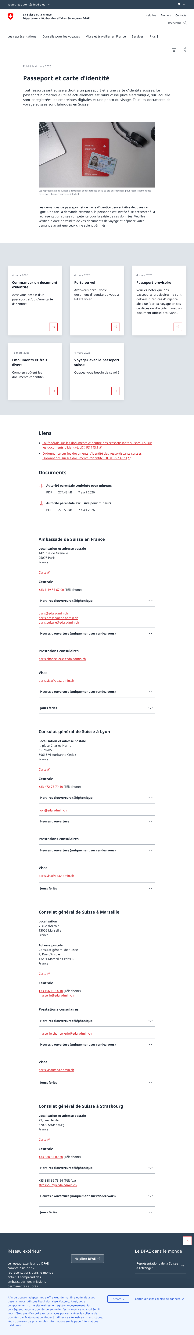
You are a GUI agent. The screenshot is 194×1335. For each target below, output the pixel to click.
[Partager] (184, 49)
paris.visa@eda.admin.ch (56, 680)
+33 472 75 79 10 (51, 787)
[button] (22, 36)
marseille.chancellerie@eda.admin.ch (65, 1033)
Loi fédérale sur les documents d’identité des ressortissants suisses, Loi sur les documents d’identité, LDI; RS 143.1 (97, 445)
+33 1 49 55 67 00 (51, 590)
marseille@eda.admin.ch (56, 995)
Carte (42, 572)
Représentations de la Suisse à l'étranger (157, 1265)
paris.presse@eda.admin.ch (58, 618)
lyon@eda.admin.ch (53, 810)
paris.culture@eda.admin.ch (59, 622)
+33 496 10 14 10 (51, 991)
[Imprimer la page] (174, 49)
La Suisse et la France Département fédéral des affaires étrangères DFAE (56, 16)
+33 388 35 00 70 (51, 1157)
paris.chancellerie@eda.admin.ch (62, 659)
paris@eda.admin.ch (53, 613)
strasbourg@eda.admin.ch (58, 1185)
